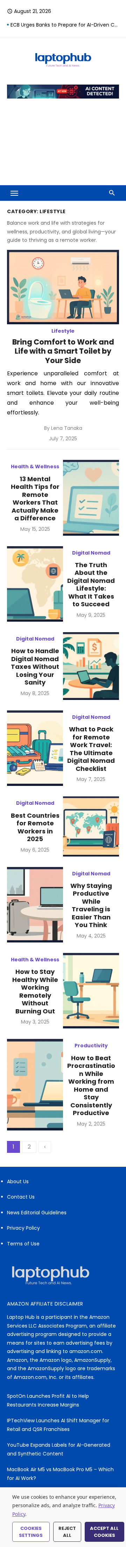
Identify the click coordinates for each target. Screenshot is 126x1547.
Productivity (91, 1045)
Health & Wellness (35, 466)
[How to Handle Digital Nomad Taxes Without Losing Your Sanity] (91, 666)
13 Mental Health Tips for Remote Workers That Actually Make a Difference (35, 499)
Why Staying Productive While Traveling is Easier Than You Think (91, 905)
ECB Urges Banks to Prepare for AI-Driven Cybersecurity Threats (64, 24)
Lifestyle (63, 331)
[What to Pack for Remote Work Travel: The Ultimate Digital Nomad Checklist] (35, 748)
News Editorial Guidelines (36, 1212)
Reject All (67, 1532)
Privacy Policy (23, 1227)
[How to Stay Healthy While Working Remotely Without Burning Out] (91, 990)
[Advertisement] (63, 146)
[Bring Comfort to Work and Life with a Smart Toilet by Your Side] (63, 287)
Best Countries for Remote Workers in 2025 (35, 827)
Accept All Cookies (104, 1532)
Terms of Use (23, 1243)
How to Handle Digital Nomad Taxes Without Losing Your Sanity (35, 666)
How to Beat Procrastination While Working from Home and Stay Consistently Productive (91, 1086)
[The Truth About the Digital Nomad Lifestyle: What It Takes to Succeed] (35, 584)
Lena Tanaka (66, 428)
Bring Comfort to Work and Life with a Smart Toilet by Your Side (63, 351)
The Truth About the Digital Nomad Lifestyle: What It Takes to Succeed (91, 585)
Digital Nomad (91, 553)
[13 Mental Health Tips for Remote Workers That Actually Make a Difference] (91, 497)
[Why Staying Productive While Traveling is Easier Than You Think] (35, 904)
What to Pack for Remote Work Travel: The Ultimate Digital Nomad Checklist (91, 749)
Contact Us (21, 1196)
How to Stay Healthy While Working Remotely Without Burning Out (35, 991)
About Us (18, 1181)
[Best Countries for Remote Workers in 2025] (91, 826)
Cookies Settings (31, 1532)
